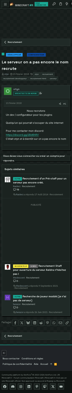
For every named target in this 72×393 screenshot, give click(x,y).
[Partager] (60, 103)
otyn (37, 74)
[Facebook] (5, 386)
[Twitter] (53, 386)
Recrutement (28, 186)
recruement (47, 74)
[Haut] (51, 364)
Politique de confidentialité (17, 364)
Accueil (44, 364)
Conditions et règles (32, 358)
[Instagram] (21, 386)
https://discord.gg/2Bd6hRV (22, 134)
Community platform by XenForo (29, 374)
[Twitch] (45, 386)
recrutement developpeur (15, 78)
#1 (64, 103)
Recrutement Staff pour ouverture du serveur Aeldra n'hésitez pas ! (39, 269)
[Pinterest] (37, 386)
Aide (36, 364)
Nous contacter (11, 358)
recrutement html (38, 78)
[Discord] (13, 386)
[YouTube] (61, 386)
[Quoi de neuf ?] (66, 4)
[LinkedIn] (29, 386)
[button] (5, 4)
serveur (53, 78)
